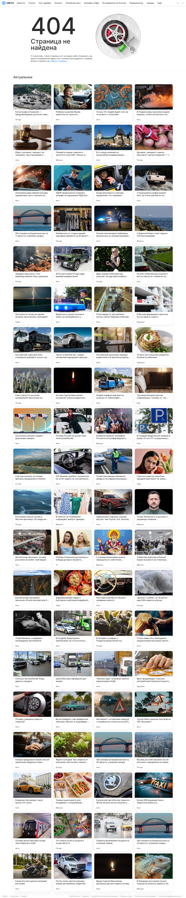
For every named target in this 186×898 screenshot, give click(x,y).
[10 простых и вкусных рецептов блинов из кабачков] (154, 346)
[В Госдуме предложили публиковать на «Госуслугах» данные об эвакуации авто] (73, 630)
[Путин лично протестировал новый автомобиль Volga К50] (73, 872)
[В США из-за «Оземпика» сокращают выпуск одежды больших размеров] (73, 508)
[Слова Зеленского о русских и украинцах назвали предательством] (154, 508)
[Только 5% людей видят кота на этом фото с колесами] (113, 103)
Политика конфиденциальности (169, 896)
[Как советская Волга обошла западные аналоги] (113, 589)
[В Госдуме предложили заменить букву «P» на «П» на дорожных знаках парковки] (154, 427)
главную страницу (58, 61)
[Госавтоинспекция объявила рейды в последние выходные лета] (113, 468)
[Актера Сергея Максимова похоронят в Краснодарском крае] (73, 387)
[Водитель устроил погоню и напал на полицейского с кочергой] (73, 306)
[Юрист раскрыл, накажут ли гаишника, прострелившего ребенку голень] (32, 144)
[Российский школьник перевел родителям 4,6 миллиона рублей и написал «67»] (113, 346)
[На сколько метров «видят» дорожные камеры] (32, 427)
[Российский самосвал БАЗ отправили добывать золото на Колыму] (32, 346)
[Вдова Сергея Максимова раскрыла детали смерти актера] (113, 872)
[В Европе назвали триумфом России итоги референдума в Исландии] (113, 427)
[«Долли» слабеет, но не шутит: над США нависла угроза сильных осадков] (154, 589)
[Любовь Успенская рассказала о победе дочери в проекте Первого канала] (73, 549)
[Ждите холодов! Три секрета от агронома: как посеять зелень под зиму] (73, 751)
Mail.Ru (5, 896)
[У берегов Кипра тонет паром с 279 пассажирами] (154, 225)
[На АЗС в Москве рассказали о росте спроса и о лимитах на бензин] (154, 265)
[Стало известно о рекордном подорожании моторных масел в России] (154, 630)
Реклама (24, 896)
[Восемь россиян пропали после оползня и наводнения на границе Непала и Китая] (154, 751)
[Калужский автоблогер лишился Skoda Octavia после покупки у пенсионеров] (113, 791)
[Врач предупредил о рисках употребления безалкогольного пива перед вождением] (154, 670)
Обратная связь (126, 896)
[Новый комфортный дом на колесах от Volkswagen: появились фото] (113, 387)
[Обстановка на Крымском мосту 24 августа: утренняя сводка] (154, 832)
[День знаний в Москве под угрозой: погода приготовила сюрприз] (113, 265)
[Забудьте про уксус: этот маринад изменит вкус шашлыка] (32, 265)
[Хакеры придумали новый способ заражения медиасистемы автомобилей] (32, 751)
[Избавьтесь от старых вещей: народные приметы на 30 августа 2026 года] (73, 225)
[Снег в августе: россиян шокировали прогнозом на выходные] (32, 387)
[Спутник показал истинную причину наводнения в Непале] (32, 468)
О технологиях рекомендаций (145, 896)
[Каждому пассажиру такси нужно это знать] (32, 791)
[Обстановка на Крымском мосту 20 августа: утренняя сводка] (113, 751)
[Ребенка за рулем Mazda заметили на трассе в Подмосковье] (73, 103)
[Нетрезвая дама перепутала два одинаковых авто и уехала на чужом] (32, 184)
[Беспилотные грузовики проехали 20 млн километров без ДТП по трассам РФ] (32, 589)
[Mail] (4, 3)
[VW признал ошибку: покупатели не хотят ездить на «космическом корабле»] (73, 468)
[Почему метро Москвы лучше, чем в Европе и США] (32, 832)
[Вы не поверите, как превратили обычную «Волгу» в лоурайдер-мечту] (73, 710)
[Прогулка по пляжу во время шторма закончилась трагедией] (32, 306)
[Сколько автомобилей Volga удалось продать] (32, 670)
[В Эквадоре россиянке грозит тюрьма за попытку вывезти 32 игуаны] (154, 872)
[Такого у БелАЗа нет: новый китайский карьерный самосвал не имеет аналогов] (73, 346)
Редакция (85, 896)
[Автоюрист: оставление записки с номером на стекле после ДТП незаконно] (113, 710)
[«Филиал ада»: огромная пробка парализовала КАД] (113, 670)
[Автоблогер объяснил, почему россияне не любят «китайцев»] (32, 549)
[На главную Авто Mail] (10, 3)
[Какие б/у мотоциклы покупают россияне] (32, 872)
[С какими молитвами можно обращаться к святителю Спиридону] (113, 549)
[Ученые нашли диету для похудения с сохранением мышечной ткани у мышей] (73, 791)
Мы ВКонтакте (74, 896)
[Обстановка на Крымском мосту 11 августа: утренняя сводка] (32, 225)
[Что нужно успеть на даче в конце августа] (73, 832)
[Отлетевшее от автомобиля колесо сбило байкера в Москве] (113, 306)
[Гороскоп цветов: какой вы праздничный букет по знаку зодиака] (154, 468)
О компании (14, 896)
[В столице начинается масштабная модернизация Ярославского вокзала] (113, 144)
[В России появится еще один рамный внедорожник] (73, 265)
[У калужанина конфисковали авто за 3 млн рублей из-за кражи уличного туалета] (154, 184)
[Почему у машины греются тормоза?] (32, 710)
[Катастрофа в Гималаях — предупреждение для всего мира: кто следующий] (32, 103)
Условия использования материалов (104, 896)
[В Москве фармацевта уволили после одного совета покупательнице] (154, 306)
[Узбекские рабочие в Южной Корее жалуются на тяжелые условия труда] (154, 549)
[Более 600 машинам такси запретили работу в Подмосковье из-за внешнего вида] (154, 791)
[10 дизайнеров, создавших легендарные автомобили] (32, 630)
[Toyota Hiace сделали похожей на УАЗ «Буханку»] (154, 710)
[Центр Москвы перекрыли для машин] (73, 670)
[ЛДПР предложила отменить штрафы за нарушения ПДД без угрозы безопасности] (73, 184)
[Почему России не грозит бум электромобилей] (73, 427)
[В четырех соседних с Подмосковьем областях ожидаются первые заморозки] (113, 630)
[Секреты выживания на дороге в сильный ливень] (113, 832)
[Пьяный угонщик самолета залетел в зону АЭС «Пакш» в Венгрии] (73, 144)
